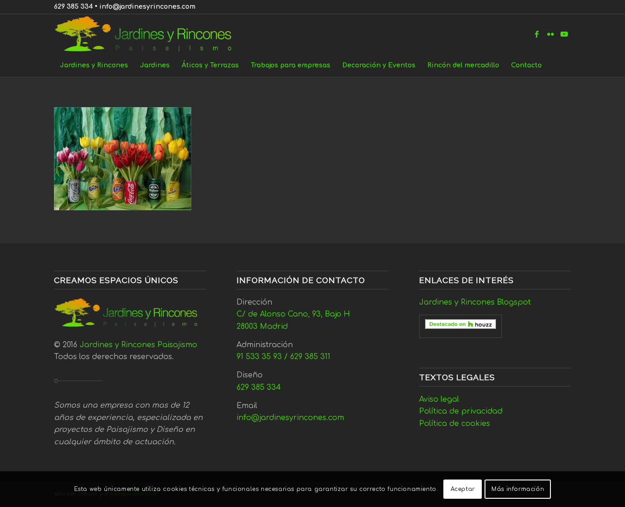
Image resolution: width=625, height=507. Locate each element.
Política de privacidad (460, 411)
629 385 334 (73, 6)
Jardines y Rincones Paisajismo (138, 345)
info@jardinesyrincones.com (147, 6)
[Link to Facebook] (537, 34)
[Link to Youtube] (564, 34)
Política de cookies (454, 424)
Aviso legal (439, 399)
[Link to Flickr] (550, 34)
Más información (517, 489)
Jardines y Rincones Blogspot (475, 302)
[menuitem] (94, 65)
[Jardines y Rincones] (148, 34)
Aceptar (463, 489)
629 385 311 (310, 357)
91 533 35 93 (259, 357)
